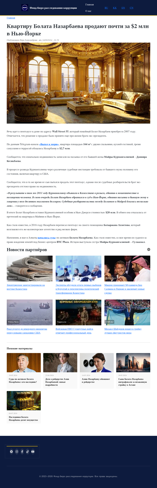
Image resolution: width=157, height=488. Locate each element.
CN (131, 7)
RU (106, 7)
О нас (88, 10)
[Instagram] (17, 451)
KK (115, 7)
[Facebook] (22, 451)
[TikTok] (27, 451)
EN (123, 7)
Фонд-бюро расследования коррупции (53, 8)
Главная (89, 4)
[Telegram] (11, 451)
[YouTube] (33, 451)
